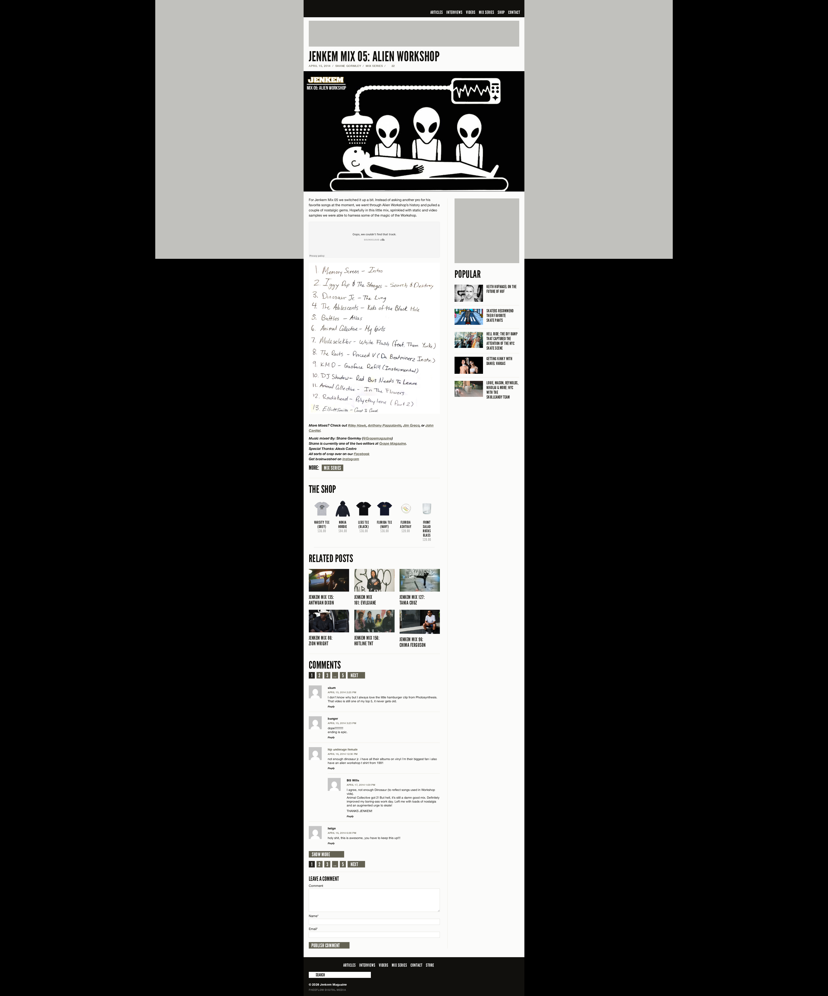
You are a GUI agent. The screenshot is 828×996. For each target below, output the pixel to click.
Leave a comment (324, 878)
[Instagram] (495, 5)
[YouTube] (505, 5)
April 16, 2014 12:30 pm (343, 753)
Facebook (362, 454)
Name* (313, 916)
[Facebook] (482, 5)
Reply (331, 706)
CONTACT (514, 12)
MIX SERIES (486, 12)
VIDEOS (470, 12)
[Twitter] (488, 5)
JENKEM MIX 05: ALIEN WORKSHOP (374, 56)
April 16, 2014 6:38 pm (342, 832)
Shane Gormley (348, 66)
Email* (313, 929)
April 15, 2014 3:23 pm (342, 723)
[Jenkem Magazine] (339, 9)
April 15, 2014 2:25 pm (342, 692)
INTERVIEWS (454, 12)
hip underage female (343, 749)
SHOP (501, 12)
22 (391, 66)
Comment (316, 886)
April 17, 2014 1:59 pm (361, 784)
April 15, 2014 (320, 66)
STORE (430, 965)
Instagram (350, 459)
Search (312, 975)
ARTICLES (436, 12)
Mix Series (332, 468)
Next (354, 675)
